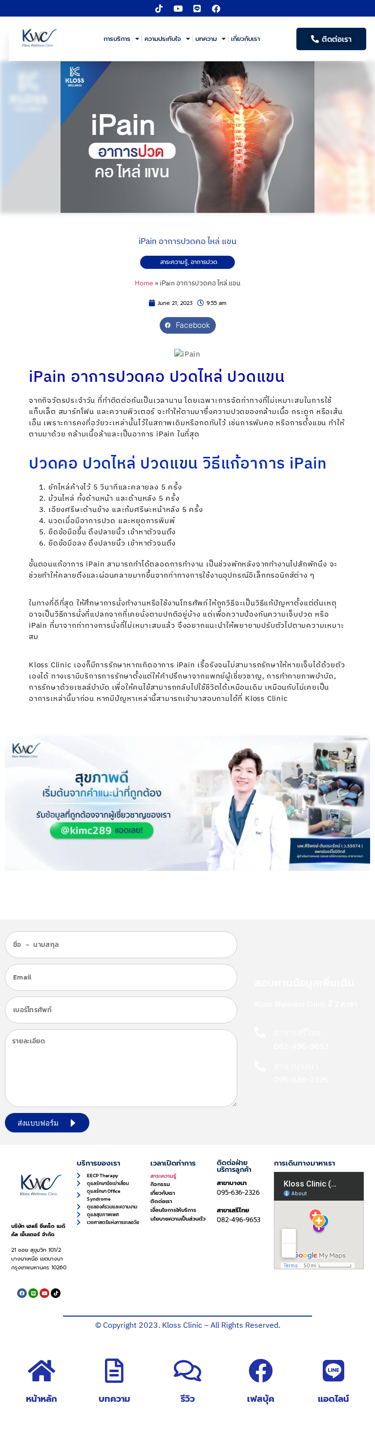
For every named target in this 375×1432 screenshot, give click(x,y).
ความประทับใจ (163, 38)
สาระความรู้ (174, 262)
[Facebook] (216, 8)
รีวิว (188, 1399)
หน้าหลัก (41, 1399)
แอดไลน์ (333, 1399)
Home (144, 283)
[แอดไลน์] (333, 1370)
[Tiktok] (159, 8)
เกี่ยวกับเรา (245, 38)
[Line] (197, 8)
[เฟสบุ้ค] (261, 1370)
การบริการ (117, 38)
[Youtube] (178, 8)
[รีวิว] (187, 1370)
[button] (188, 325)
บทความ (206, 38)
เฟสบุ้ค (260, 1399)
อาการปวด (204, 262)
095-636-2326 (238, 1192)
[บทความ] (114, 1370)
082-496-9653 (238, 1220)
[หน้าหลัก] (41, 1370)
